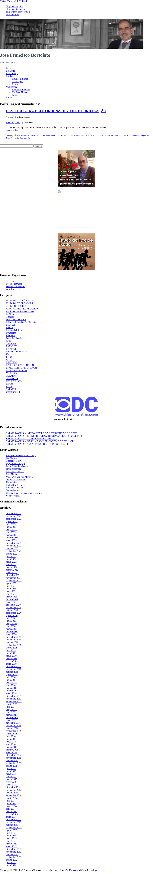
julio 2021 (11, 586)
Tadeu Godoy (12, 490)
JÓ (7, 354)
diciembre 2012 (13, 849)
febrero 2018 (12, 690)
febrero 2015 (12, 782)
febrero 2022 (12, 570)
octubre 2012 (12, 854)
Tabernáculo (25, 138)
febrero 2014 (12, 814)
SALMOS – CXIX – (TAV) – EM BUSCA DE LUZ (31, 438)
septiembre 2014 (14, 795)
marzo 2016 (11, 747)
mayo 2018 (11, 682)
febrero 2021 (12, 599)
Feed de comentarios (15, 286)
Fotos (14, 95)
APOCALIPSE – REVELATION (22, 308)
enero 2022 (11, 572)
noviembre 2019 (13, 639)
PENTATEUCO (62, 135)
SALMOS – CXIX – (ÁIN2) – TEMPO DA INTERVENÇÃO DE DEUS (41, 433)
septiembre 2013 (14, 827)
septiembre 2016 (14, 731)
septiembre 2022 (14, 551)
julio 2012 (11, 862)
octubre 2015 (12, 760)
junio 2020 (11, 621)
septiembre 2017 (14, 701)
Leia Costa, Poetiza (15, 471)
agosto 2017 (11, 704)
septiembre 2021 (14, 580)
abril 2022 (11, 564)
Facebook (12, 1)
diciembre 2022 (13, 543)
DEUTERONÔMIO (16, 319)
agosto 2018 (11, 674)
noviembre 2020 (13, 607)
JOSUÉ (9, 357)
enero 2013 (11, 846)
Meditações (17, 81)
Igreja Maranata (13, 469)
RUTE (9, 386)
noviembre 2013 (13, 822)
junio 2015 (11, 771)
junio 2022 (11, 559)
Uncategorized (13, 392)
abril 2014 (11, 808)
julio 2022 (11, 556)
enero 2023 (11, 540)
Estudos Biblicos (20, 79)
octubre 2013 (12, 825)
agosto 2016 (11, 733)
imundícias (108, 135)
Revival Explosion (14, 487)
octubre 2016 (12, 728)
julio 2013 (11, 833)
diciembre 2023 (13, 513)
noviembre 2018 (13, 669)
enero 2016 (11, 752)
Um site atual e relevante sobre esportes (24, 493)
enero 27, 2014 (13, 122)
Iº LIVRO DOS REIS (16, 351)
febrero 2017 (12, 717)
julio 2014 (11, 800)
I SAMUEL (11, 346)
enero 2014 (11, 817)
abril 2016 (11, 744)
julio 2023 (11, 524)
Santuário (15, 138)
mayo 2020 (11, 623)
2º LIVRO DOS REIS (16, 306)
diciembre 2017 (13, 696)
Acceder (10, 281)
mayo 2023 (11, 529)
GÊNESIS (11, 343)
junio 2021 (11, 588)
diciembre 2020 (13, 604)
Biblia (9, 97)
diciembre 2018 (13, 666)
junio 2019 (11, 653)
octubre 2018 (12, 672)
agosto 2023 (11, 521)
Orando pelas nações (16, 479)
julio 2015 (11, 768)
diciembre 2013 (13, 819)
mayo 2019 (11, 655)
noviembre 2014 (13, 790)
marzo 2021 (11, 596)
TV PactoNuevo (19, 92)
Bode (76, 135)
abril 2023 (11, 532)
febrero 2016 (12, 749)
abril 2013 (11, 841)
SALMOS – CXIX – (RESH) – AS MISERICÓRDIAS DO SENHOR (40, 441)
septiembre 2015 (14, 763)
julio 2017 (11, 706)
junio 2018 (11, 680)
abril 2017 (11, 712)
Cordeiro (83, 135)
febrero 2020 (12, 631)
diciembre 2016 (13, 723)
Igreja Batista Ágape (15, 463)
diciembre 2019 (13, 637)
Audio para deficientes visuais (20, 311)
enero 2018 (11, 693)
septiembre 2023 (14, 519)
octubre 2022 (12, 548)
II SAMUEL (12, 349)
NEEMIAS (11, 376)
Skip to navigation (14, 6)
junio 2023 (11, 527)
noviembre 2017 (13, 698)
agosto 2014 (11, 798)
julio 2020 (11, 618)
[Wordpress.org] (88, 870)
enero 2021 (11, 602)
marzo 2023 (11, 535)
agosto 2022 (11, 553)
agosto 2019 (11, 647)
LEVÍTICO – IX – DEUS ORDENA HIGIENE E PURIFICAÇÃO (56, 111)
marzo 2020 (11, 629)
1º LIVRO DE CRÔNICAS (19, 300)
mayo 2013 (11, 838)
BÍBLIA (17, 135)
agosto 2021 (11, 583)
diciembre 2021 (13, 575)
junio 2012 (11, 865)
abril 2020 (11, 626)
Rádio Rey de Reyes (15, 485)
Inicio (8, 68)
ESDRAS (10, 324)
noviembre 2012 (13, 851)
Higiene (91, 135)
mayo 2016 (11, 741)
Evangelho (11, 333)
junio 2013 (11, 835)
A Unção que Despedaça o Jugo (21, 455)
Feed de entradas (14, 283)
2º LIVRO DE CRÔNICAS (19, 303)
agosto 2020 (11, 615)
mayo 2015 (11, 774)
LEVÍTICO (40, 135)
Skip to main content (15, 9)
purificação (126, 135)
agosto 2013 (11, 830)
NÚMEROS (12, 378)
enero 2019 (11, 664)
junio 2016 (11, 739)
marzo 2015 (11, 779)
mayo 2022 (11, 561)
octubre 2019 (12, 642)
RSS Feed (22, 1)
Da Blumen (11, 458)
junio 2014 (11, 803)
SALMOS (11, 389)
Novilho (117, 135)
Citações (10, 316)
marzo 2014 (11, 811)
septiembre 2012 (14, 857)
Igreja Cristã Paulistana (17, 466)
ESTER (9, 327)
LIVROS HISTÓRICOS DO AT (21, 367)
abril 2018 (11, 685)
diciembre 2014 (13, 787)
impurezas (99, 135)
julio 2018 (11, 677)
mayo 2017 (11, 709)
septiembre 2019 (14, 645)
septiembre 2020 (14, 613)
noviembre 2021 (13, 578)
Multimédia (11, 87)
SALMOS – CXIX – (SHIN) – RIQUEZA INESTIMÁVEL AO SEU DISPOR (44, 436)
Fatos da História (14, 338)
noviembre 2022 (13, 545)
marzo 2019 (11, 658)
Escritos (9, 76)
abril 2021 (11, 594)
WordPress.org (13, 289)
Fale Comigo (12, 73)
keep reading (12, 130)
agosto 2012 (11, 859)
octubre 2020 (12, 610)
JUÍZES (10, 359)
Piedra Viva (11, 482)
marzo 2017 (11, 715)
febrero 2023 (12, 537)
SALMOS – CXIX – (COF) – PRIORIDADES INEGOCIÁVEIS (37, 444)
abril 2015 (11, 776)
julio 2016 (11, 736)
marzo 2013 (11, 843)
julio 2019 (11, 650)
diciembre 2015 (13, 755)
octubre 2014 (12, 792)
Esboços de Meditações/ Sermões (21, 322)
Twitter (3, 1)
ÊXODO (10, 335)
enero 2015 (11, 784)
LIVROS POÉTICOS (16, 370)
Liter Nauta (11, 474)
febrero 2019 (12, 661)
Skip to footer (12, 14)
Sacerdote (135, 135)
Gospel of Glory (13, 461)
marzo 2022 (11, 567)
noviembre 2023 (13, 516)
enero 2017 (11, 720)
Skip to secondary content (18, 11)
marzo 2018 (11, 688)
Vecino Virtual (13, 495)
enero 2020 (11, 634)
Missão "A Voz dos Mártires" (20, 477)
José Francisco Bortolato (25, 55)
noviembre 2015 (13, 757)
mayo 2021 (11, 591)
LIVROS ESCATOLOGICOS (20, 365)
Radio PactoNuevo (21, 89)
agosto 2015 (11, 766)
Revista (15, 84)
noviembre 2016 (13, 725)
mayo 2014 (11, 806)
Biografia (10, 71)
